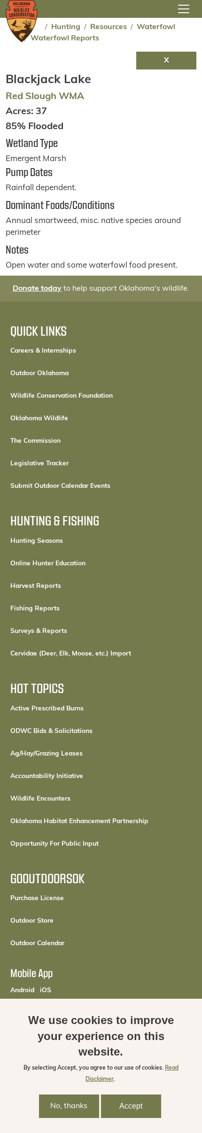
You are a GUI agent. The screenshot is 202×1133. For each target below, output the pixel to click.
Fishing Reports (35, 609)
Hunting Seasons (36, 541)
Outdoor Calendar (69, 943)
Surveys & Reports (38, 631)
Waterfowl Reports (65, 38)
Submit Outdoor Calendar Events (60, 486)
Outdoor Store (63, 920)
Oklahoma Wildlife (39, 419)
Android (22, 990)
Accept (130, 1106)
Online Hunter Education (47, 564)
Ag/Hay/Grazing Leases (46, 754)
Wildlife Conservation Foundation (61, 396)
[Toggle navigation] (183, 9)
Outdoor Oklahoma (39, 373)
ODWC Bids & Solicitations (51, 731)
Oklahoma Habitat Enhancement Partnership (79, 821)
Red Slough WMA (45, 96)
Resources (108, 27)
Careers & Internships (43, 351)
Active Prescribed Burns (47, 709)
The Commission (35, 441)
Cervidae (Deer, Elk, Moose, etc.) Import (70, 654)
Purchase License (68, 898)
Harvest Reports (35, 586)
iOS (45, 990)
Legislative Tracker (39, 464)
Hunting (65, 27)
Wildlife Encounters (40, 799)
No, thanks (68, 1106)
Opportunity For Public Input (54, 844)
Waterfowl (156, 27)
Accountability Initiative (46, 776)
